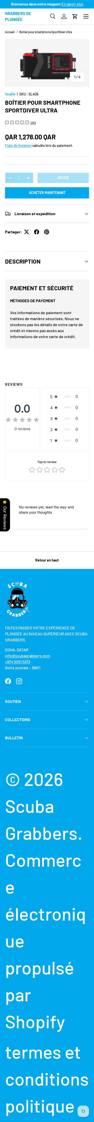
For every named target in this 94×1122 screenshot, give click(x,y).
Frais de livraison (18, 145)
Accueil (10, 32)
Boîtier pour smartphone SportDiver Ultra (45, 32)
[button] (74, 16)
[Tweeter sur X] (27, 232)
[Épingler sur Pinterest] (47, 232)
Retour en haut (47, 560)
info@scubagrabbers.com (27, 655)
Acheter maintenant (47, 192)
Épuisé (63, 178)
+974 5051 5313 (17, 661)
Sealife (10, 94)
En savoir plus (72, 4)
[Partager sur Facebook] (37, 232)
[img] (17, 123)
